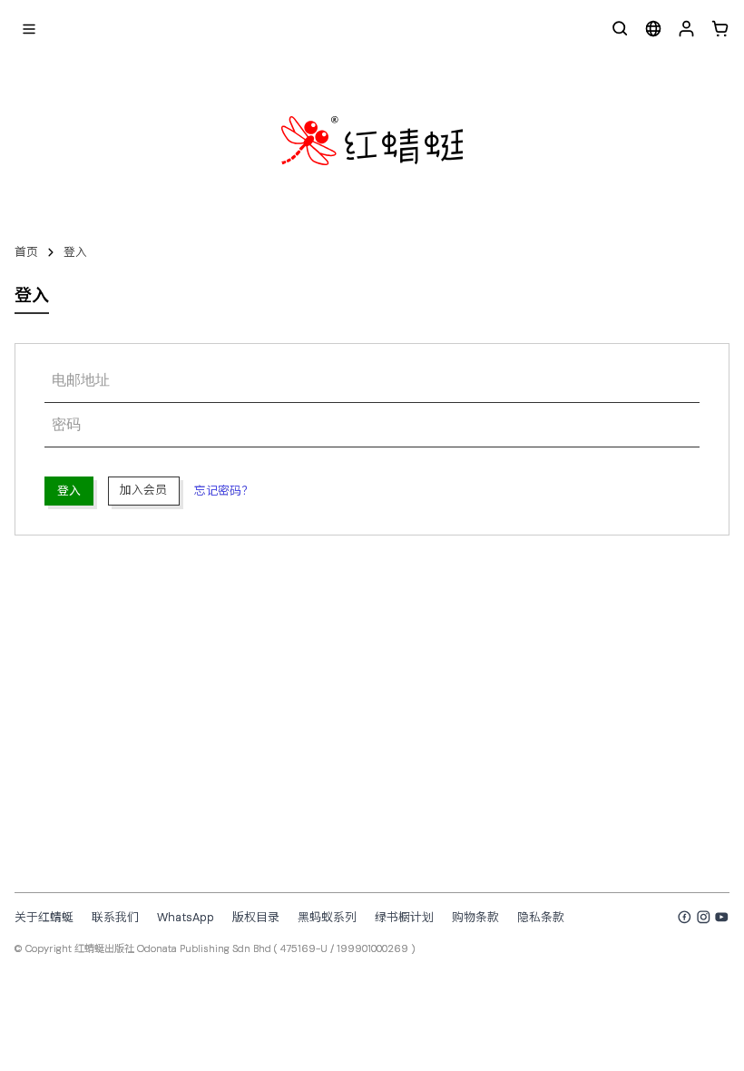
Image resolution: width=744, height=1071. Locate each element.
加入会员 (143, 489)
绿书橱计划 (404, 917)
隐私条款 (540, 917)
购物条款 (475, 917)
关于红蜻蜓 (44, 917)
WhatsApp (185, 917)
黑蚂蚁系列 (327, 917)
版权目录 (255, 917)
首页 (26, 252)
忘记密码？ (223, 490)
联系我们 (115, 917)
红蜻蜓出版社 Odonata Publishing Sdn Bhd (172, 948)
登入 (75, 252)
